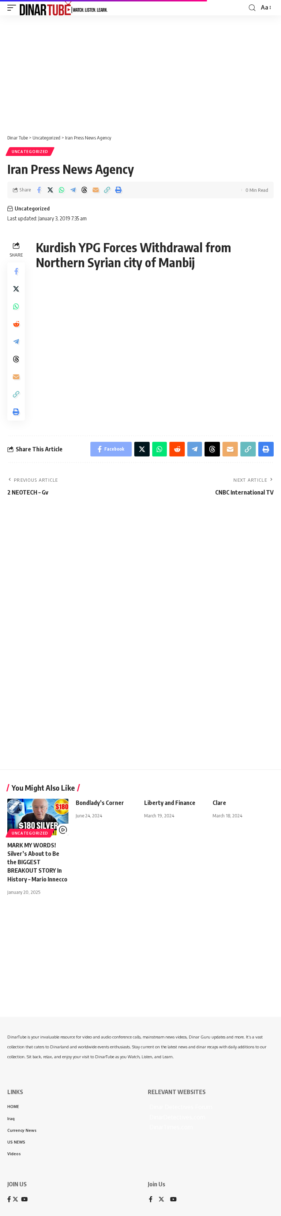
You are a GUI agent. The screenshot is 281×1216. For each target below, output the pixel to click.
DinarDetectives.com (176, 1117)
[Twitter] (161, 1199)
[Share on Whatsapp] (61, 190)
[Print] (118, 190)
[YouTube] (173, 1199)
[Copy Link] (107, 190)
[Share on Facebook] (39, 190)
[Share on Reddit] (16, 324)
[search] (252, 8)
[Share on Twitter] (50, 190)
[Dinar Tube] (64, 7)
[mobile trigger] (13, 7)
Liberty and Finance (169, 802)
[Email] (95, 190)
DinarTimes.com (170, 1127)
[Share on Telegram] (73, 190)
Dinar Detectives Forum (180, 1107)
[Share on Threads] (84, 190)
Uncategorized (30, 151)
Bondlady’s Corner (100, 802)
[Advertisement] (140, 72)
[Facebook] (151, 1199)
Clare (219, 802)
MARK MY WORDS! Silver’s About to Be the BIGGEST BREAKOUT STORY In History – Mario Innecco (37, 862)
